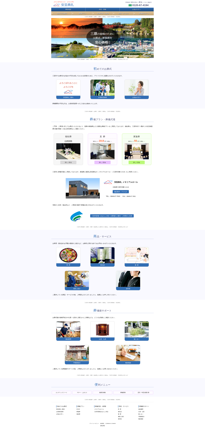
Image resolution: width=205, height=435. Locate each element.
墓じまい (137, 339)
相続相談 (128, 363)
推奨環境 (102, 423)
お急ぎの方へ (136, 9)
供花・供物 (102, 9)
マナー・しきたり (82, 392)
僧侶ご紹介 (76, 288)
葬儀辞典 (123, 392)
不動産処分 (76, 363)
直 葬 (78, 409)
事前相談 (68, 9)
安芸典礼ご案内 (68, 97)
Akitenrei (109, 423)
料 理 (68, 265)
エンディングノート (61, 392)
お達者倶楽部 (102, 97)
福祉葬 (78, 414)
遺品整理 (68, 339)
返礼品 (102, 265)
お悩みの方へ (136, 97)
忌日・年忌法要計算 (143, 392)
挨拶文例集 (102, 392)
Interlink (114, 423)
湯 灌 (136, 265)
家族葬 (78, 411)
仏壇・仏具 (102, 339)
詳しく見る (68, 162)
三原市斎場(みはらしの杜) (101, 411)
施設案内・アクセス (120, 192)
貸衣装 (128, 288)
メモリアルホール (99, 409)
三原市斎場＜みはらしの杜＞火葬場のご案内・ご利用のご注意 (112, 216)
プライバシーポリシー (94, 423)
